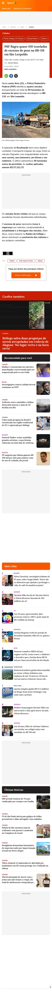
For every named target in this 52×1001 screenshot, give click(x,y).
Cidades (31, 27)
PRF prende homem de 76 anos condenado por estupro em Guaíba (18, 800)
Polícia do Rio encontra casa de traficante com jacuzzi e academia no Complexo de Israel (17, 830)
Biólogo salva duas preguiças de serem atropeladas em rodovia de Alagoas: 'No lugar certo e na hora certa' (25, 343)
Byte (15, 648)
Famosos (17, 629)
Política (5, 453)
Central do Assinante (22, 9)
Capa (4, 27)
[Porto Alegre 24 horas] (8, 253)
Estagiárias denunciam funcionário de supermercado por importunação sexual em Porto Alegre (18, 848)
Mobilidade (18, 667)
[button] (3, 3)
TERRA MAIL (6, 9)
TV (15, 611)
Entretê (5, 435)
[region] (26, 995)
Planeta (5, 334)
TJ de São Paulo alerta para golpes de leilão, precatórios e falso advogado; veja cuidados (22, 817)
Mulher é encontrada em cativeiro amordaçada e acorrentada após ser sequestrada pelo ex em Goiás (18, 369)
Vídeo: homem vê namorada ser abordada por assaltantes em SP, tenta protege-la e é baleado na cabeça (25, 866)
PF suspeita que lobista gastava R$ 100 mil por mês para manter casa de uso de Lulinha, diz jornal (17, 458)
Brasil (22, 27)
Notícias (13, 27)
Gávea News (32, 38)
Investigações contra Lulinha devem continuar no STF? (18, 385)
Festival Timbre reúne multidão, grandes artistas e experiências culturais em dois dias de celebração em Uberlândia (18, 440)
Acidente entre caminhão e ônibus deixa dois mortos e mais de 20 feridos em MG (17, 405)
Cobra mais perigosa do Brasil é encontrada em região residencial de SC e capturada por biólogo (17, 422)
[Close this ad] (50, 987)
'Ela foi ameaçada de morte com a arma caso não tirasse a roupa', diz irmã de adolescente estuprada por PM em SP (18, 880)
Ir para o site (11, 3)
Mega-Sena (18, 686)
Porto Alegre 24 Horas (13, 38)
